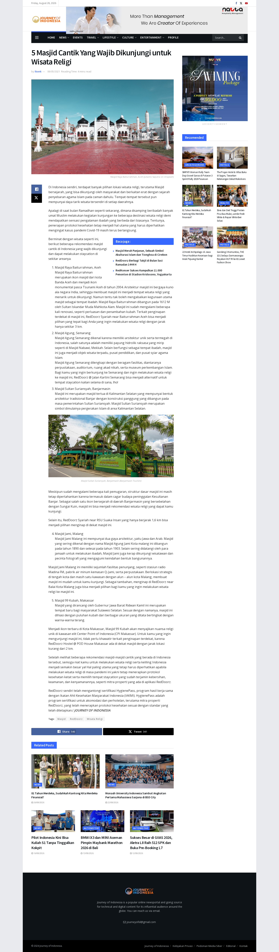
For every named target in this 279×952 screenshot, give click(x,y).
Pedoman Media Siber (209, 946)
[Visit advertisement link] (157, 19)
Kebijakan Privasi (183, 946)
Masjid (62, 719)
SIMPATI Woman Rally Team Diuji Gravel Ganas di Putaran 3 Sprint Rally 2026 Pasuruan (197, 176)
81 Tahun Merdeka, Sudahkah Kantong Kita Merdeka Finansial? (196, 214)
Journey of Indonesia (157, 946)
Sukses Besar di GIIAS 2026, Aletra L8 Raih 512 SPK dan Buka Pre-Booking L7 (151, 842)
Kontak (244, 946)
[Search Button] (240, 37)
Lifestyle (109, 37)
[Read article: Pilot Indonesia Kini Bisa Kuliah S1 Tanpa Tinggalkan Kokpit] (53, 821)
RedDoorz (76, 719)
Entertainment (151, 37)
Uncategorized (194, 164)
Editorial (231, 946)
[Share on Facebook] (36, 189)
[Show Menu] (37, 37)
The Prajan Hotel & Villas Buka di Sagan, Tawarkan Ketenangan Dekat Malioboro (232, 176)
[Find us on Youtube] (246, 3)
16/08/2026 (38, 853)
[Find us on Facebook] (236, 3)
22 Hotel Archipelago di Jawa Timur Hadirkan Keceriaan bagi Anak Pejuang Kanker (197, 255)
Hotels (224, 164)
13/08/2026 (88, 853)
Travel (91, 37)
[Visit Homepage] (46, 19)
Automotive (91, 828)
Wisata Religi (95, 719)
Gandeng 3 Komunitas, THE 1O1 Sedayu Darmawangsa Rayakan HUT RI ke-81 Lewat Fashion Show (231, 257)
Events (78, 37)
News (62, 37)
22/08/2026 (112, 802)
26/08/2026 (38, 802)
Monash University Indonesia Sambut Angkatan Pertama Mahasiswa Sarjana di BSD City (135, 795)
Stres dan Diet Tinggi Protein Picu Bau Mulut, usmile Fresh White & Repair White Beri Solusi (231, 215)
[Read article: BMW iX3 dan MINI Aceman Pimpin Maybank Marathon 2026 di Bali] (102, 821)
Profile (173, 37)
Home (51, 37)
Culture (128, 37)
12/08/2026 (137, 853)
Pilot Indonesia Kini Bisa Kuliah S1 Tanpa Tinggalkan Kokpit (52, 842)
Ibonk (38, 71)
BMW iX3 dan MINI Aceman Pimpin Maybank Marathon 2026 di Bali (102, 842)
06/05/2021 (53, 71)
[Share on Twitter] (36, 198)
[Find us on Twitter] (241, 3)
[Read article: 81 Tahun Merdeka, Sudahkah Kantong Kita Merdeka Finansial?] (65, 771)
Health (224, 202)
